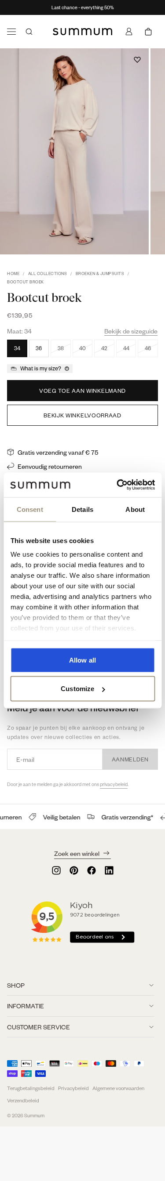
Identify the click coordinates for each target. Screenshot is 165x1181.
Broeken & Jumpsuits (100, 273)
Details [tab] (82, 509)
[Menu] (11, 31)
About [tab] (135, 509)
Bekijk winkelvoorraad (82, 415)
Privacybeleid (73, 1088)
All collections (47, 273)
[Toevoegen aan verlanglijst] (137, 59)
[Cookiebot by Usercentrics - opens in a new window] (117, 485)
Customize (77, 688)
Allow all (82, 659)
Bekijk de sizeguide (131, 331)
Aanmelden (130, 759)
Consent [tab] (30, 509)
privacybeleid (114, 784)
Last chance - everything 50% (82, 7)
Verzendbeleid (23, 1100)
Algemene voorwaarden (118, 1088)
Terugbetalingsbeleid (31, 1088)
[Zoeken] (29, 31)
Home (13, 273)
